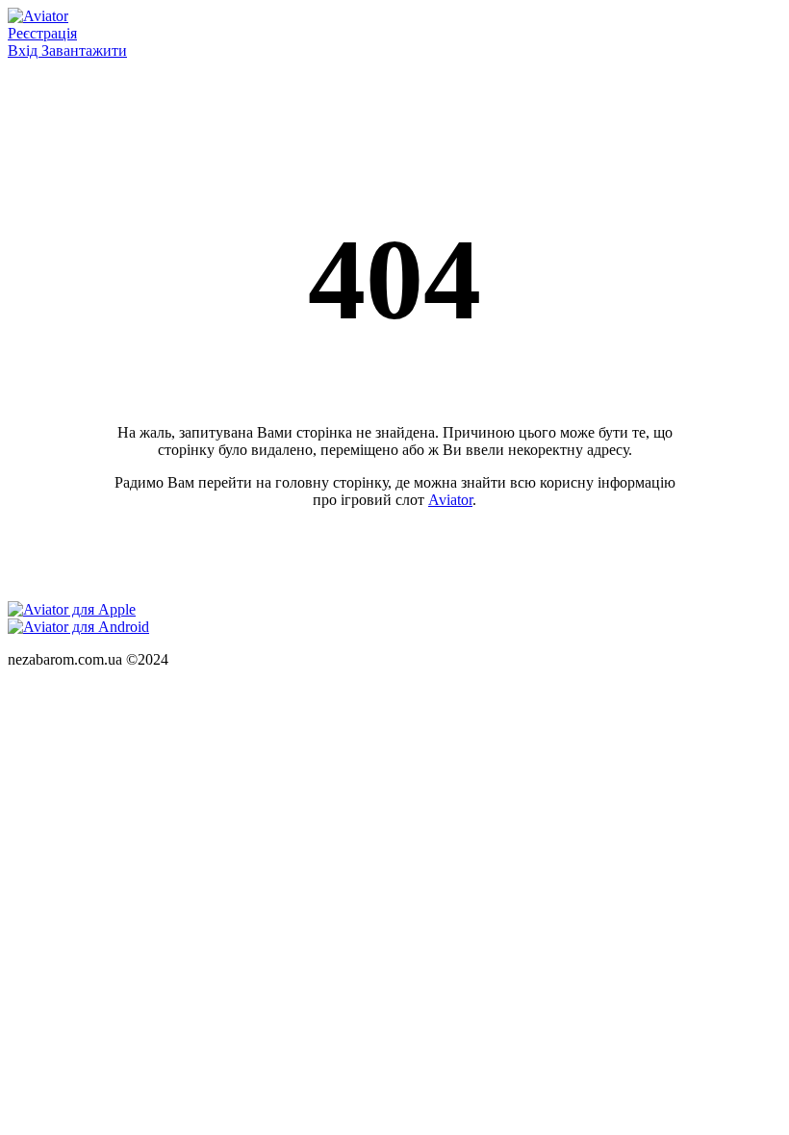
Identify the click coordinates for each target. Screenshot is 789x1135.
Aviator (450, 500)
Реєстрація (42, 33)
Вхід (24, 50)
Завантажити (84, 50)
